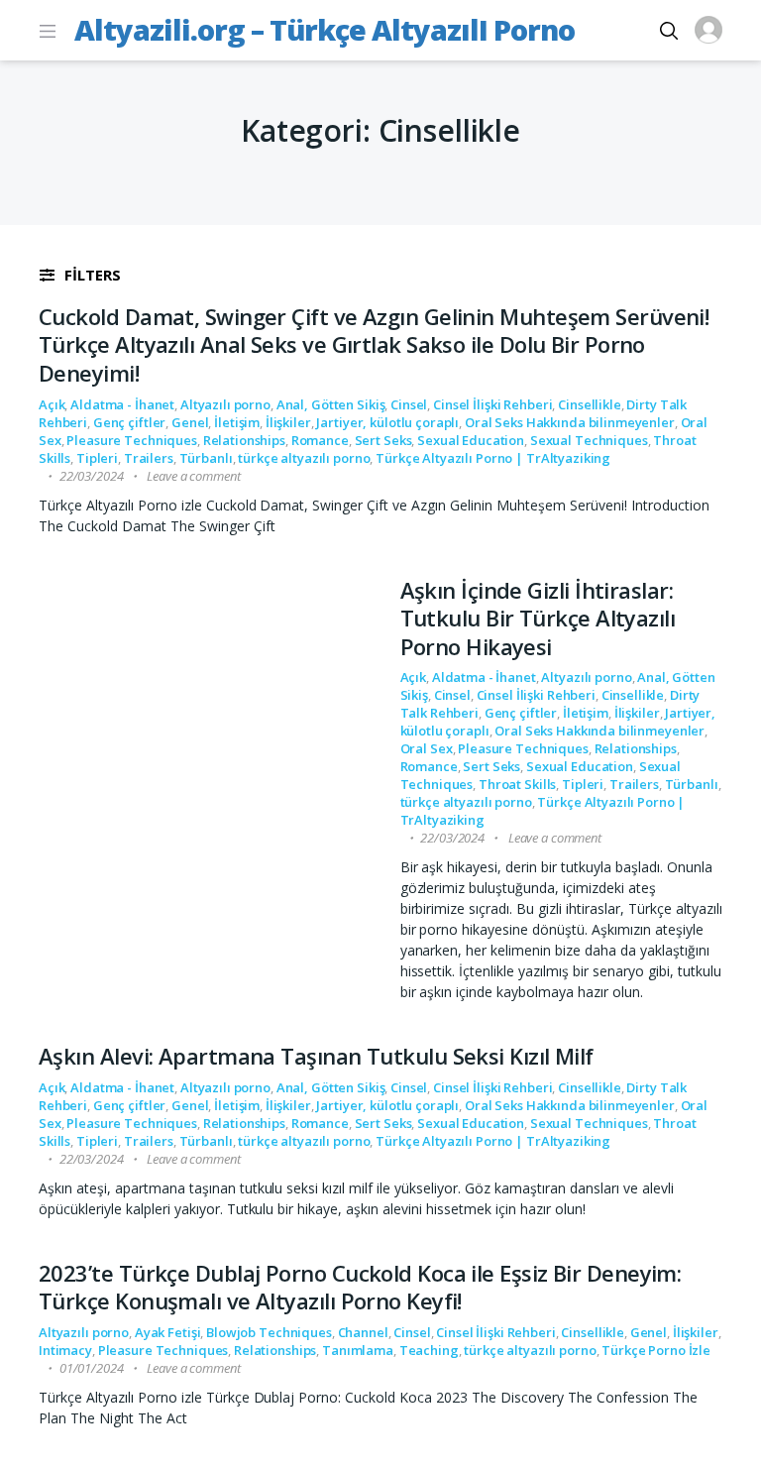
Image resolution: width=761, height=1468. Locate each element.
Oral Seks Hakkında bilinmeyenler (570, 422)
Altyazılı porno (225, 404)
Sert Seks (383, 440)
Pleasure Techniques (131, 440)
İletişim (237, 422)
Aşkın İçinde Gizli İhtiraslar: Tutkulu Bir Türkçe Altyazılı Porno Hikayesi (538, 618)
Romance (320, 440)
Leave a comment (193, 476)
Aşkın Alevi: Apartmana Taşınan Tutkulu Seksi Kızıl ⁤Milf (316, 1056)
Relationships (244, 440)
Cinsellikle (589, 404)
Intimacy (65, 1350)
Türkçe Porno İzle (655, 1350)
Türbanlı (206, 458)
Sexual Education (470, 440)
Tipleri (97, 458)
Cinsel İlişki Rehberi (492, 404)
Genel (189, 422)
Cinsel (408, 404)
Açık (51, 404)
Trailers (148, 458)
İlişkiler (288, 422)
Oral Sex (426, 748)
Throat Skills (517, 784)
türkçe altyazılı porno (304, 458)
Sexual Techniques (589, 440)
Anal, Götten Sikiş (330, 404)
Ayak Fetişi (168, 1332)
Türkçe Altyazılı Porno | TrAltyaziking (493, 458)
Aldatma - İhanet (122, 404)
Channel (363, 1332)
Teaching (429, 1350)
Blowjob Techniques (269, 1332)
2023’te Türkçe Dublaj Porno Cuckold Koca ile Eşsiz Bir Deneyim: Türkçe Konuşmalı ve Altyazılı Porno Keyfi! (360, 1287)
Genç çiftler (129, 422)
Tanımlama (357, 1350)
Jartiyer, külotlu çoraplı (387, 422)
